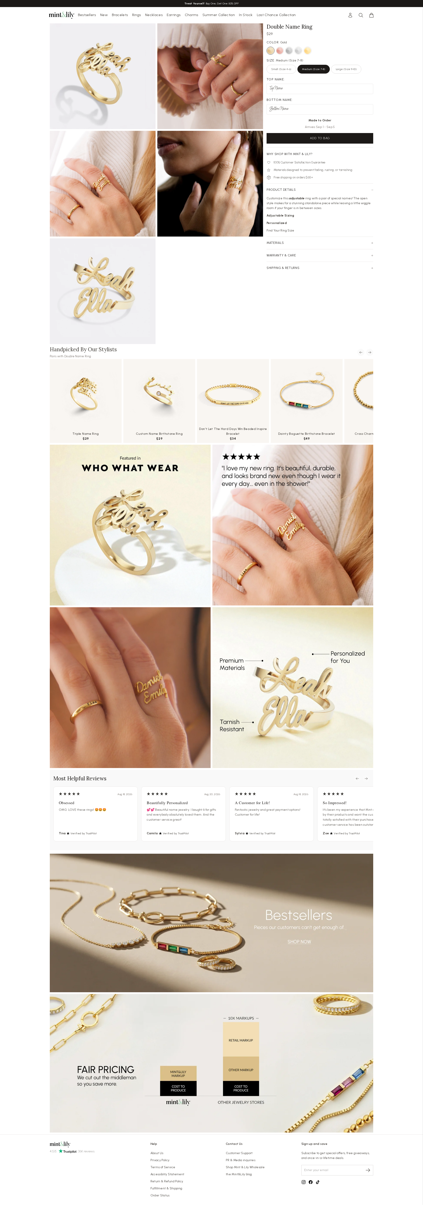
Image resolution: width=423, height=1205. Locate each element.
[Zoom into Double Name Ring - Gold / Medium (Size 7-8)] (103, 184)
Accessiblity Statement (167, 1174)
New (104, 15)
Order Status (160, 1195)
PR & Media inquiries (240, 1160)
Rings (136, 15)
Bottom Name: (280, 100)
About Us (156, 1153)
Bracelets (120, 15)
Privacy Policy (160, 1160)
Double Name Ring (77, 356)
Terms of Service (162, 1167)
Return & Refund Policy (166, 1181)
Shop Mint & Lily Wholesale (245, 1167)
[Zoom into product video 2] (210, 76)
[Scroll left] (360, 352)
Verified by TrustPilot (83, 833)
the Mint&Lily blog (239, 1174)
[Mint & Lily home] (61, 15)
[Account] (350, 15)
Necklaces (154, 15)
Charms (191, 15)
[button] (371, 15)
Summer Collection (218, 15)
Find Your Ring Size (280, 230)
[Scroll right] (369, 352)
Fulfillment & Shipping (166, 1188)
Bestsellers (87, 15)
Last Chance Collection (276, 15)
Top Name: (276, 79)
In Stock (245, 15)
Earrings (173, 15)
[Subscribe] (368, 1170)
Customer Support (239, 1153)
